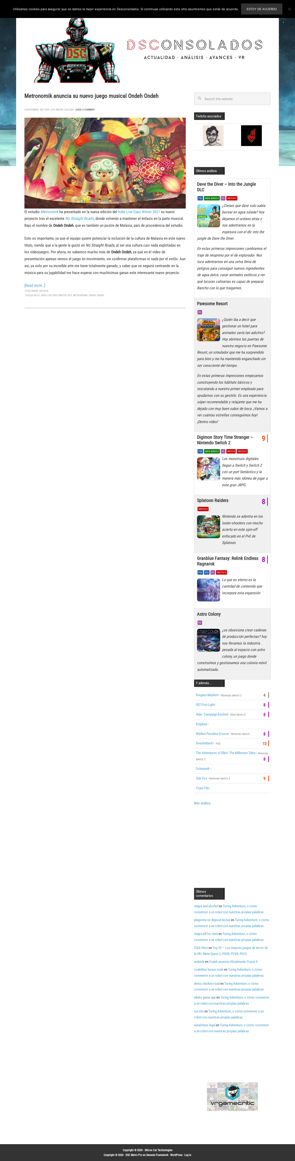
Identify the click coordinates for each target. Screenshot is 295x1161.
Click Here (201, 948)
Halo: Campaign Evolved (212, 714)
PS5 (200, 198)
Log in (187, 1155)
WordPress (176, 1155)
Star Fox (201, 778)
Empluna (201, 724)
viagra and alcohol (206, 906)
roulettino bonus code (208, 969)
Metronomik (80, 295)
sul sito (199, 1011)
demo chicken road (207, 984)
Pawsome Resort (212, 303)
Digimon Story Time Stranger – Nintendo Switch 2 (225, 439)
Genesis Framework (157, 1155)
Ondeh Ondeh (96, 295)
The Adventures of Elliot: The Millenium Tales (226, 753)
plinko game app (205, 997)
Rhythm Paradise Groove (212, 734)
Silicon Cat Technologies (158, 1150)
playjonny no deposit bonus (212, 920)
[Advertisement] (232, 846)
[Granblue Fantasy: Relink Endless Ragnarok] (209, 591)
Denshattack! (205, 743)
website (199, 962)
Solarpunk (202, 769)
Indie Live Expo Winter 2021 (139, 211)
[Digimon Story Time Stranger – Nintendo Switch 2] (209, 470)
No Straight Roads (79, 218)
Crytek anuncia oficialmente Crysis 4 (233, 962)
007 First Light (205, 705)
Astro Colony (209, 614)
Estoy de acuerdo (262, 9)
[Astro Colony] (209, 641)
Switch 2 (231, 198)
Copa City (202, 788)
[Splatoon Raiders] (209, 527)
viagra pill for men (206, 934)
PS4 (200, 572)
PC (223, 198)
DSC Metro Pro (134, 1155)
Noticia (43, 291)
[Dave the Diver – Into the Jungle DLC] (209, 217)
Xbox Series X (212, 198)
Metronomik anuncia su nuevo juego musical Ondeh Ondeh (91, 96)
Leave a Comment (85, 109)
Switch (231, 451)
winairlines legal (204, 1025)
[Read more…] (34, 285)
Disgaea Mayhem (207, 695)
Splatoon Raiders (212, 500)
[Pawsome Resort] (209, 331)
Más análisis (202, 803)
